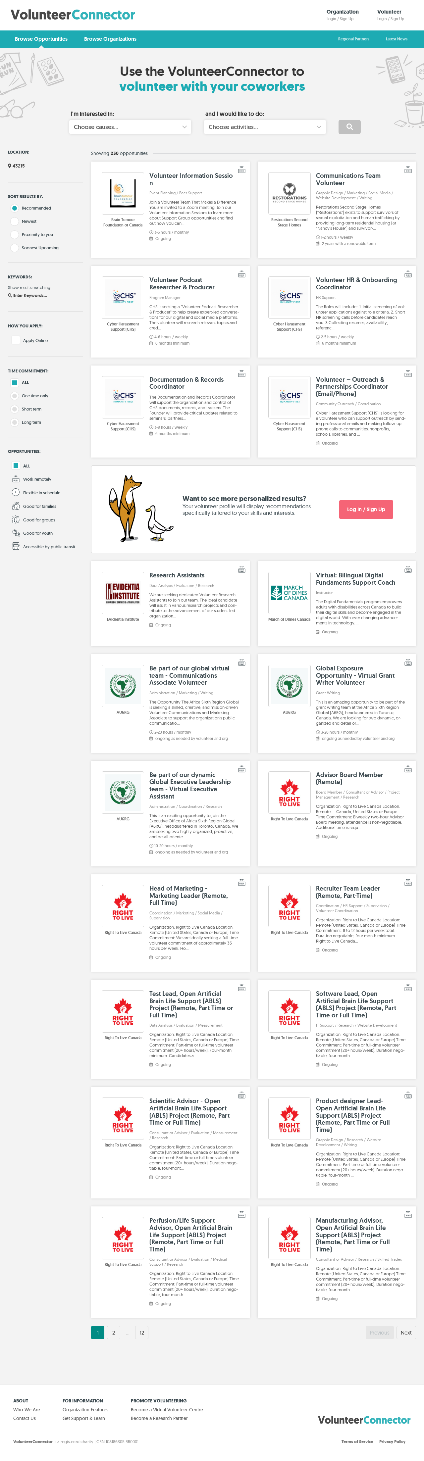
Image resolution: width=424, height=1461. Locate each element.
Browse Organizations (110, 38)
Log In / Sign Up (366, 509)
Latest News (396, 39)
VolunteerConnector (33, 1441)
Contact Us (24, 1418)
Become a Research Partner (159, 1418)
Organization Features (85, 1410)
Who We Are (26, 1410)
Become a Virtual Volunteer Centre (167, 1410)
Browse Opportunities (41, 38)
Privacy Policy (392, 1441)
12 (142, 1332)
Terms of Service (357, 1441)
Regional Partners (353, 39)
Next (406, 1332)
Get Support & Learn (84, 1418)
